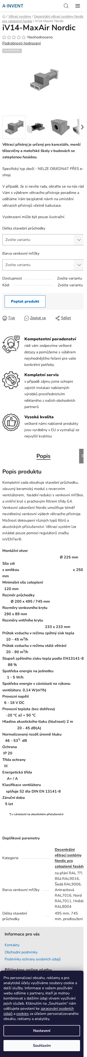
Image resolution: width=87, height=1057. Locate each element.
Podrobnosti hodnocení (21, 43)
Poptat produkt (25, 301)
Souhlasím (42, 1045)
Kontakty (12, 945)
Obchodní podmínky (21, 952)
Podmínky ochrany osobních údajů (33, 959)
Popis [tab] (43, 456)
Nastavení (41, 1030)
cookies (22, 1013)
